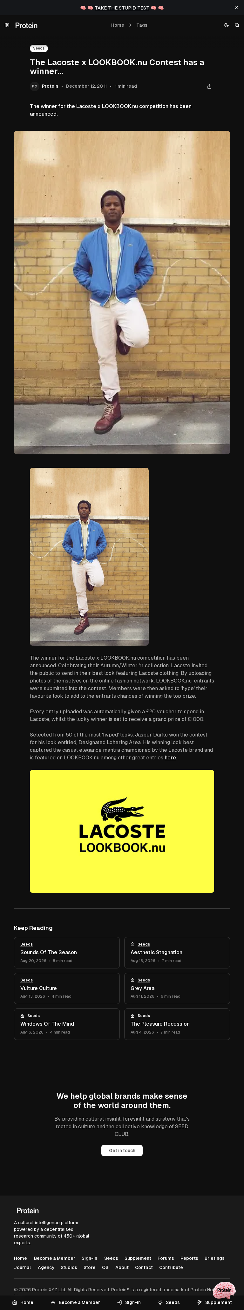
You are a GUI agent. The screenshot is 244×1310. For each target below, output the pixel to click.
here (170, 758)
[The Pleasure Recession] (177, 1024)
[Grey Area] (177, 988)
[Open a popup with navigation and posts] (7, 25)
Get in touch (122, 1150)
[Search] (237, 25)
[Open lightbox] (206, 476)
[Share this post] (209, 87)
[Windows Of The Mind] (67, 1024)
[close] (236, 8)
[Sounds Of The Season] (67, 952)
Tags (141, 25)
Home (117, 25)
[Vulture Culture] (67, 988)
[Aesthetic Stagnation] (177, 952)
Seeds (39, 48)
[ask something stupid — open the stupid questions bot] (224, 1290)
